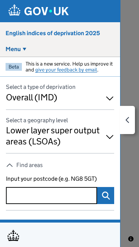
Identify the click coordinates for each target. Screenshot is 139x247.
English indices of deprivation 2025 (53, 33)
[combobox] (51, 195)
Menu (13, 49)
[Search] (105, 195)
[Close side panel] (127, 120)
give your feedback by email (66, 69)
